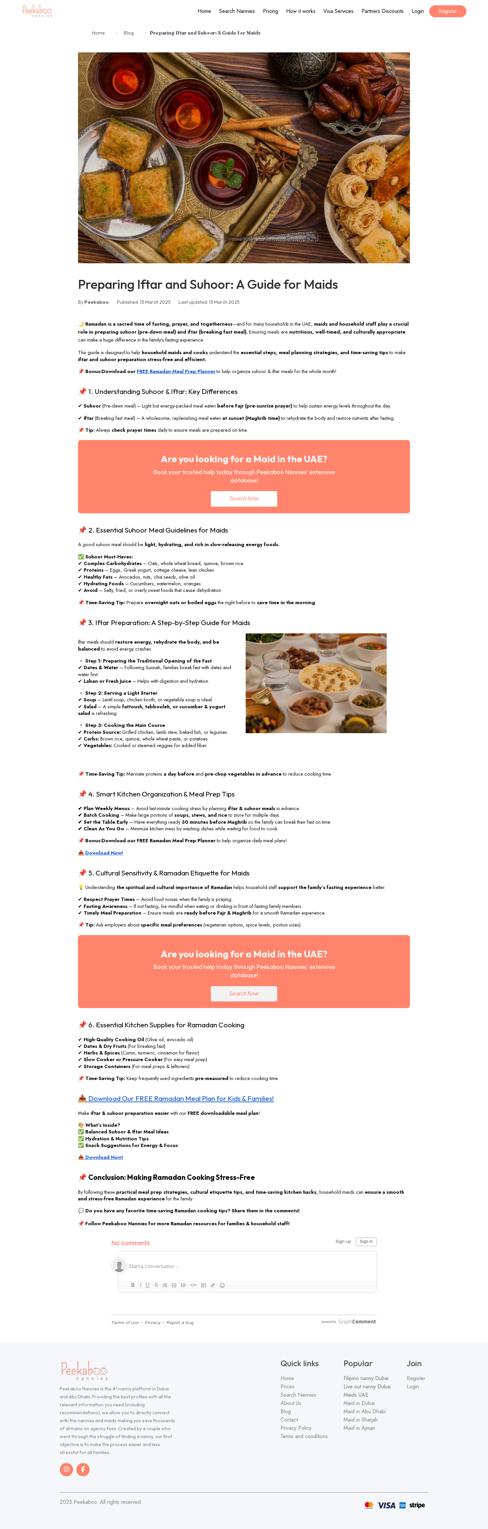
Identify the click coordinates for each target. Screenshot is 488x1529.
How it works (300, 11)
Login (418, 11)
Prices (287, 1386)
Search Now (244, 498)
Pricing (270, 11)
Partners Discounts (383, 11)
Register (448, 11)
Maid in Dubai (359, 1403)
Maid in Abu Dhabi (365, 1411)
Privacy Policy (296, 1428)
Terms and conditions (304, 1436)
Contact (289, 1420)
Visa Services (338, 11)
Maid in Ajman (359, 1428)
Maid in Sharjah (361, 1420)
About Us (291, 1403)
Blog (129, 33)
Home (204, 11)
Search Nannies (237, 11)
